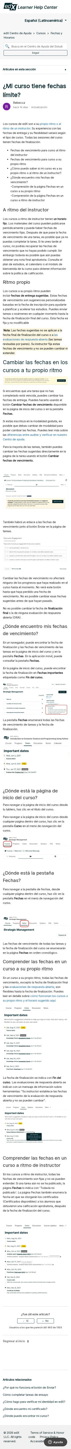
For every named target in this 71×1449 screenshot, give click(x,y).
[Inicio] (30, 6)
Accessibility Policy (42, 1441)
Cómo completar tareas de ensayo (25, 1394)
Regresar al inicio (14, 1341)
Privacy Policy (49, 1437)
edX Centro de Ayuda (17, 33)
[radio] (25, 1320)
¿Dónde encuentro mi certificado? (25, 1409)
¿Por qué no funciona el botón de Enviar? (29, 1387)
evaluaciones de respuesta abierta (31, 987)
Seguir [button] (35, 52)
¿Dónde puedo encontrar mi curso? (26, 1416)
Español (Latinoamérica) (44, 20)
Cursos (41, 33)
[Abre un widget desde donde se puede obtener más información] (55, 1442)
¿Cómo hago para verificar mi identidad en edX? (34, 1401)
